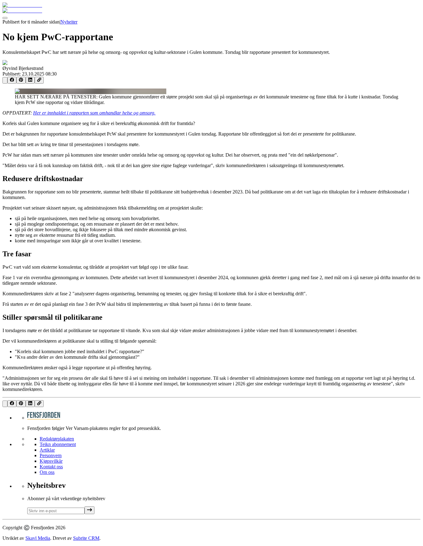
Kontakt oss (51, 466)
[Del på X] (4, 80)
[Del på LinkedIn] (30, 80)
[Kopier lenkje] (39, 80)
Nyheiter (68, 21)
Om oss (47, 472)
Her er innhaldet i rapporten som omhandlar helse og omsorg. (94, 112)
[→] (89, 510)
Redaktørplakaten (57, 438)
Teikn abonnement (58, 444)
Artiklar (47, 450)
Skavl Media (37, 538)
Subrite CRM (86, 538)
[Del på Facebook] (11, 80)
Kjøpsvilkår (51, 461)
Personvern (51, 455)
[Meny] (4, 18)
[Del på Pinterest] (20, 80)
